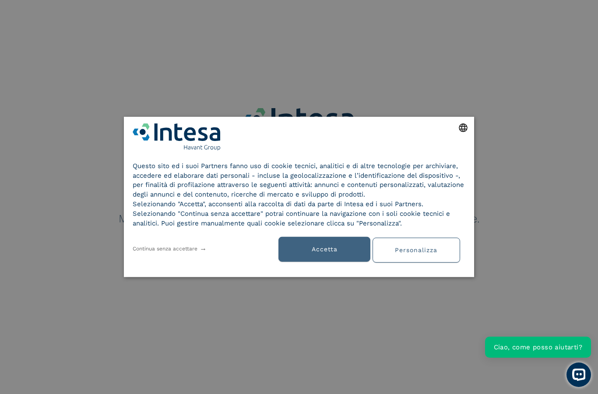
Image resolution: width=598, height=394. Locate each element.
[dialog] (299, 197)
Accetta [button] (325, 249)
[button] (419, 249)
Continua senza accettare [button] (165, 249)
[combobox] (463, 127)
